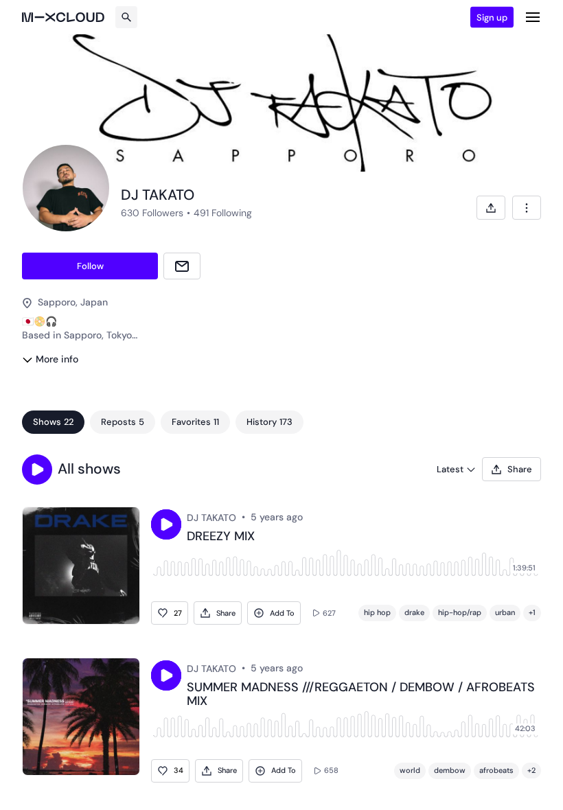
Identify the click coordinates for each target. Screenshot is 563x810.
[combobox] (526, 208)
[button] (37, 469)
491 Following (223, 213)
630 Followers (152, 213)
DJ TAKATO (211, 517)
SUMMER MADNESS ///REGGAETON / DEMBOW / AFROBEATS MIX (361, 694)
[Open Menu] (533, 17)
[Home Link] (63, 17)
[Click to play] (166, 524)
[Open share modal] (490, 208)
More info (57, 359)
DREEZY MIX (221, 537)
